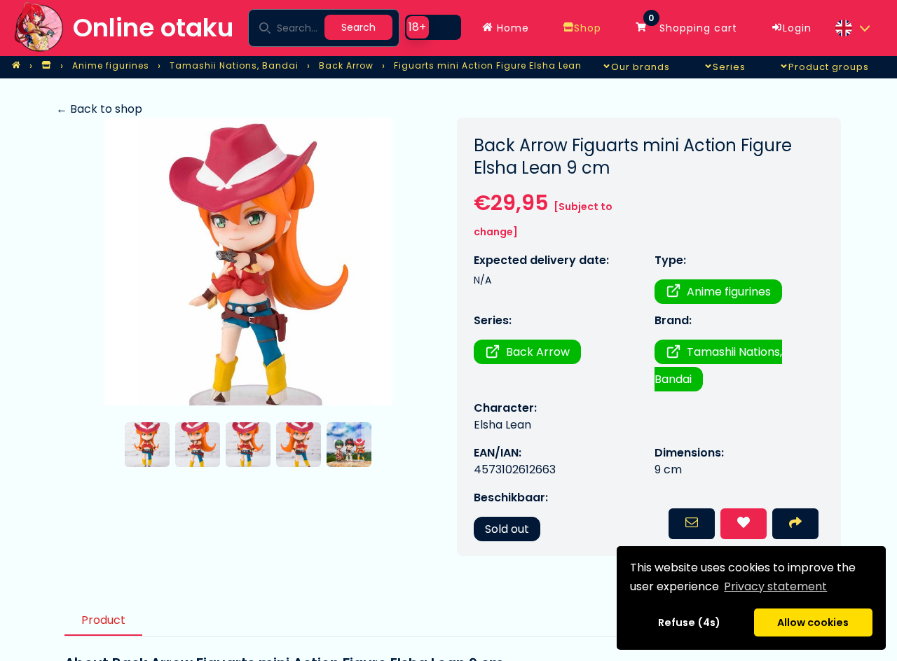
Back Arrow (538, 352)
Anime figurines (729, 292)
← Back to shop (99, 109)
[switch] (433, 27)
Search (358, 27)
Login (797, 28)
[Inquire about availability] (692, 523)
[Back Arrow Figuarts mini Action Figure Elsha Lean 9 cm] (248, 261)
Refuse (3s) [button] (689, 622)
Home (511, 28)
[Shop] (46, 66)
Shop (587, 28)
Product (103, 620)
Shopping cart (692, 24)
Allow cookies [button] (813, 622)
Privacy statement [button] (775, 586)
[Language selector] (852, 28)
